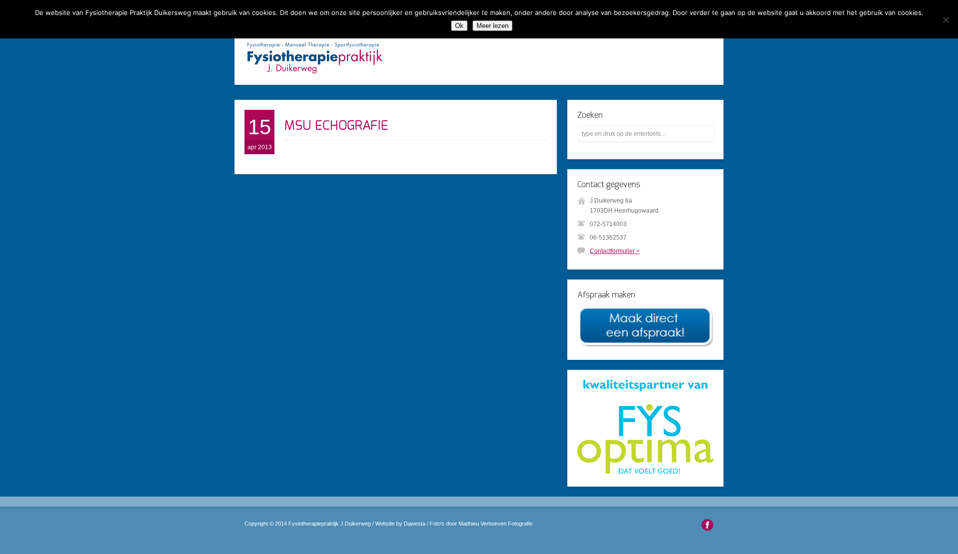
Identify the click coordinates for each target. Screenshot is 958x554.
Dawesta (414, 524)
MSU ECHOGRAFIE (336, 125)
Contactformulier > (615, 251)
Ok (459, 25)
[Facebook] (708, 526)
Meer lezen (492, 25)
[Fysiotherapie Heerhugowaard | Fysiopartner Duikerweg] (314, 74)
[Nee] (946, 19)
